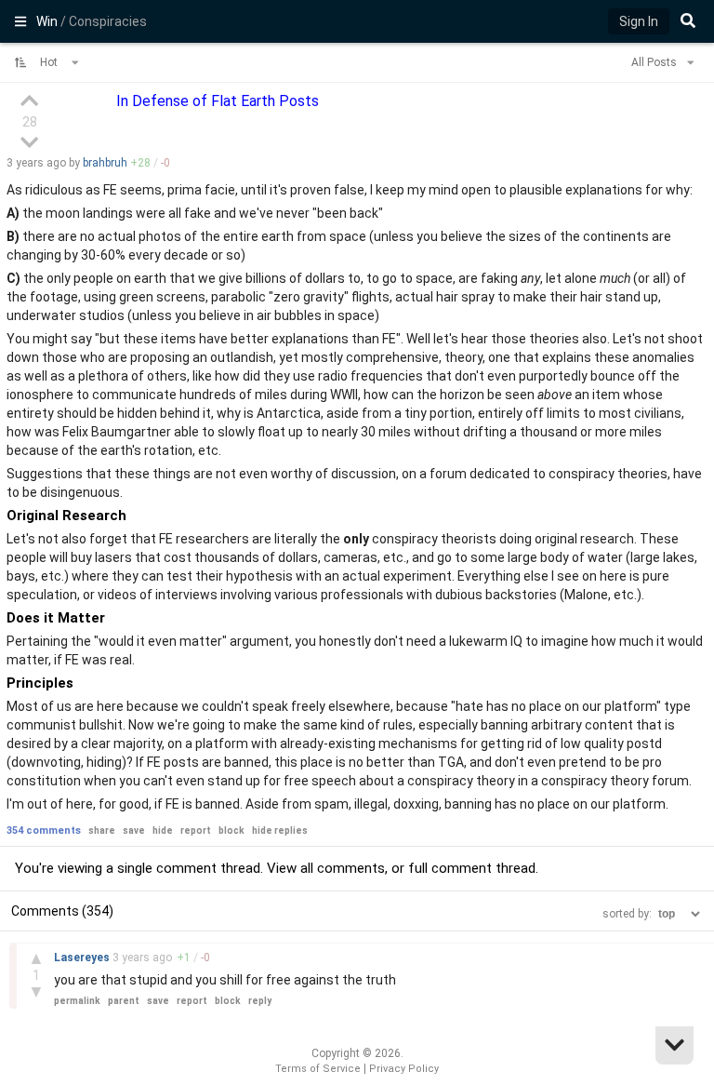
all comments (342, 868)
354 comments (44, 830)
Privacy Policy (404, 1069)
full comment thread (472, 868)
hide (162, 830)
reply (259, 1001)
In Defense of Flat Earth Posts (217, 101)
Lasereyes (83, 957)
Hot (50, 62)
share (101, 830)
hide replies (280, 830)
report (195, 830)
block (231, 830)
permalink (77, 1001)
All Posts (655, 62)
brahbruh (105, 162)
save (134, 830)
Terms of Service (318, 1069)
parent (123, 1001)
